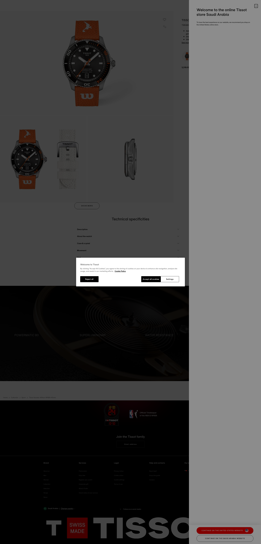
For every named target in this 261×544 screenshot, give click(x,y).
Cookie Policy (120, 271)
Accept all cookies (151, 279)
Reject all (89, 279)
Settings (169, 279)
